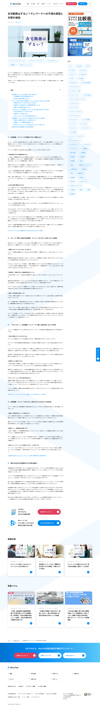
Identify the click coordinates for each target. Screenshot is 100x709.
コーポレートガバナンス (76, 111)
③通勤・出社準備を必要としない (22, 107)
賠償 (89, 189)
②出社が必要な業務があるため (21, 98)
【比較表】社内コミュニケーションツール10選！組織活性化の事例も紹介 (27, 455)
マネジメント (87, 144)
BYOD (88, 66)
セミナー (49, 3)
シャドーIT (73, 123)
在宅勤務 (13, 65)
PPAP (72, 78)
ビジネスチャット (53, 60)
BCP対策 (79, 66)
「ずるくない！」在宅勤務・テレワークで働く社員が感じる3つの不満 (30, 109)
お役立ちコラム (16, 640)
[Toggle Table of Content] (60, 90)
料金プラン (55, 673)
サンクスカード (74, 119)
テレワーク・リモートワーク (37, 60)
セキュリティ (74, 128)
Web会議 (81, 78)
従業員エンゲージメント (84, 165)
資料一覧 (56, 3)
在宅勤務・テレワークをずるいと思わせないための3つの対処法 (28, 118)
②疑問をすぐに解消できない (20, 113)
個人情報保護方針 (12, 693)
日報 (72, 173)
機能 (28, 3)
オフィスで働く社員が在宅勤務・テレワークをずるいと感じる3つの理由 (31, 101)
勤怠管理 (73, 156)
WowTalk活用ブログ (47, 523)
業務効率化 (80, 173)
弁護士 (72, 165)
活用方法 (43, 3)
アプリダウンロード (35, 697)
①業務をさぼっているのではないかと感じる (24, 102)
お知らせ (21, 686)
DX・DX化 (83, 70)
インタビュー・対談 (75, 91)
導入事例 (33, 3)
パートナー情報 (25, 697)
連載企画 (73, 193)
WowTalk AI (74, 82)
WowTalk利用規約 (39, 693)
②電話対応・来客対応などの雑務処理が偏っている (26, 105)
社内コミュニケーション (26, 65)
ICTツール (73, 74)
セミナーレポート (86, 128)
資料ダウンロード (71, 3)
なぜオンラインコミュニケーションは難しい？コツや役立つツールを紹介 (27, 394)
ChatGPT (73, 70)
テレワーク (18, 22)
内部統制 (83, 152)
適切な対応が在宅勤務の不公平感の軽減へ (23, 127)
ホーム (9, 640)
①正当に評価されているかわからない (23, 111)
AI (71, 66)
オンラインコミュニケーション (18, 60)
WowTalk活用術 (86, 82)
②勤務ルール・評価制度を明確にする (23, 122)
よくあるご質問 (42, 686)
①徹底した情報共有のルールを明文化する (24, 120)
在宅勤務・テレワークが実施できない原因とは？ (24, 94)
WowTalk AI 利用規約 (51, 693)
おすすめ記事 (87, 95)
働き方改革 (73, 152)
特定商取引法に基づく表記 (14, 697)
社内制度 (73, 189)
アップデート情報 (30, 686)
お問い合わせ (83, 3)
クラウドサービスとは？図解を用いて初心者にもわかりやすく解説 (25, 230)
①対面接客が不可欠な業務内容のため (23, 96)
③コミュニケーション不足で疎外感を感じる (24, 116)
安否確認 (73, 161)
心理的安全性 (74, 169)
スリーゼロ (83, 123)
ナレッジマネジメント (76, 140)
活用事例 (73, 177)
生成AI (81, 177)
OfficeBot (83, 74)
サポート (62, 3)
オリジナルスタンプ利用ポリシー (25, 693)
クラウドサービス (75, 103)
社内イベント (83, 181)
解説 (81, 189)
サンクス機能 (86, 119)
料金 (38, 3)
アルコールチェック (75, 86)
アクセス (65, 698)
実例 (81, 161)
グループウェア (74, 107)
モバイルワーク (74, 148)
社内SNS (73, 181)
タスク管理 (73, 132)
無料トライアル (98, 352)
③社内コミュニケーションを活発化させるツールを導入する (29, 124)
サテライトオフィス (75, 115)
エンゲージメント (75, 95)
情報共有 (84, 169)
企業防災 (85, 148)
